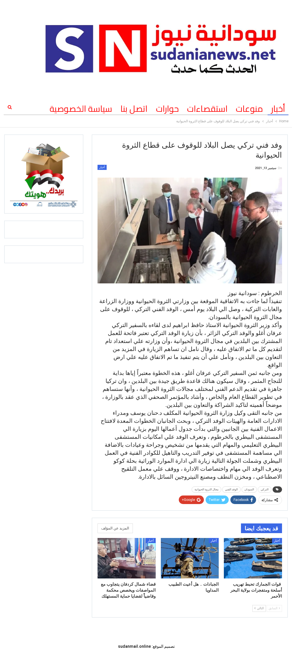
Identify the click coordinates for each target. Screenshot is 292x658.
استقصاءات (207, 108)
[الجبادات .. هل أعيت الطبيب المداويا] (190, 558)
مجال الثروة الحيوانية (206, 489)
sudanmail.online (134, 646)
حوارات (167, 108)
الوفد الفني (231, 489)
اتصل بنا (133, 108)
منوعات (249, 108)
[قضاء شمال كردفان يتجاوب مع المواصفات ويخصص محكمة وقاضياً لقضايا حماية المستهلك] (127, 558)
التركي (265, 489)
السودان (249, 489)
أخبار (278, 108)
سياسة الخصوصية (81, 108)
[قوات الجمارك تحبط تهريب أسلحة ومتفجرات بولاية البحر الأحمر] (253, 558)
